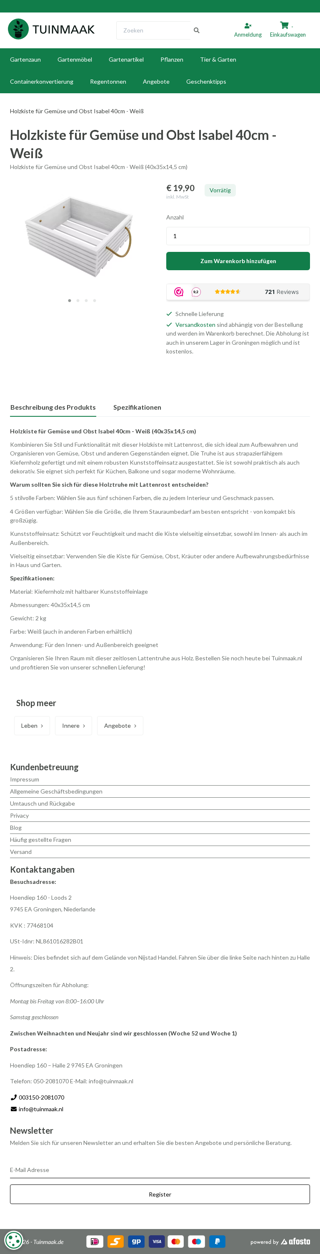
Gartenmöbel (75, 59)
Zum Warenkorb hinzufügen (238, 260)
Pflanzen (171, 59)
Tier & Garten (218, 59)
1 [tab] (69, 301)
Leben (29, 725)
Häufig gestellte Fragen (40, 839)
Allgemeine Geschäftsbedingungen (56, 791)
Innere (71, 725)
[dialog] (13, 1240)
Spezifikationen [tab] (137, 407)
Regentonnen (108, 81)
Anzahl (175, 217)
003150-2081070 (41, 1097)
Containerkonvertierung (41, 81)
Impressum (24, 779)
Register (160, 1194)
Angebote (156, 81)
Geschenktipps (206, 81)
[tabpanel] (82, 236)
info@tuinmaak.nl (41, 1108)
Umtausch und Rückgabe (42, 803)
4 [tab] (94, 301)
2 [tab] (78, 301)
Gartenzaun (25, 59)
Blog (16, 827)
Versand (21, 851)
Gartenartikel (126, 59)
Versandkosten (195, 324)
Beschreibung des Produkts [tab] (53, 407)
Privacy (19, 815)
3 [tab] (86, 301)
